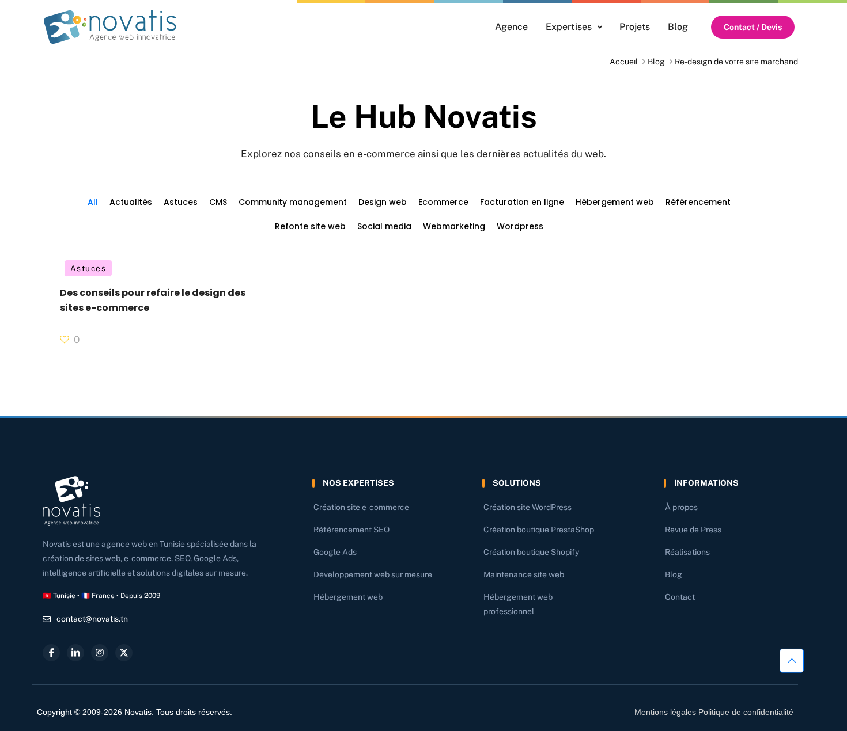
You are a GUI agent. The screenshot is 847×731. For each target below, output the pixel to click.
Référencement (698, 202)
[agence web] (110, 27)
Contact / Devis (753, 27)
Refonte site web (310, 226)
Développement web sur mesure (372, 574)
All (93, 202)
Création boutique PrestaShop (538, 529)
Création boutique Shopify (531, 552)
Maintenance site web (523, 574)
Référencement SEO (351, 529)
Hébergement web (615, 202)
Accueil (624, 61)
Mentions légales (665, 712)
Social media (384, 226)
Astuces (181, 202)
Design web (382, 202)
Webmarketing (454, 226)
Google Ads (335, 552)
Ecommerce (443, 202)
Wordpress (520, 226)
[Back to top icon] (792, 660)
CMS (218, 202)
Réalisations (687, 552)
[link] (110, 27)
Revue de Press (693, 529)
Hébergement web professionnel (518, 604)
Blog (656, 61)
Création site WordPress (527, 507)
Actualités (130, 202)
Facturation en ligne (522, 202)
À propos (681, 507)
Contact (680, 596)
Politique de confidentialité (745, 712)
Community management (293, 202)
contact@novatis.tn (92, 618)
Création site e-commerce (361, 507)
